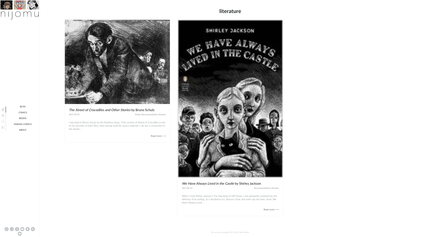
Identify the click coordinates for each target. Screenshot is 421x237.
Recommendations (149, 115)
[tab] (3, 110)
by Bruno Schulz (111, 110)
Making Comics (23, 124)
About (22, 130)
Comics (23, 113)
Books (22, 118)
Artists (137, 115)
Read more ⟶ (158, 136)
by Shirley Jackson (221, 183)
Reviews (162, 115)
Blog (23, 107)
